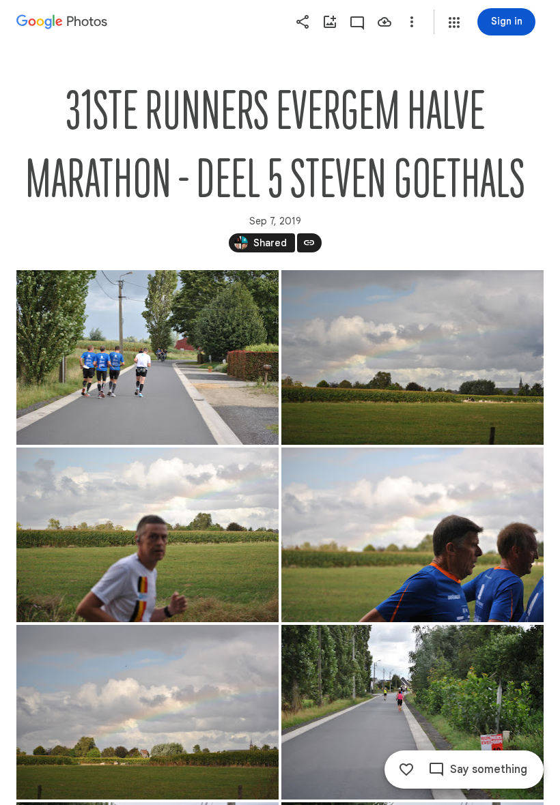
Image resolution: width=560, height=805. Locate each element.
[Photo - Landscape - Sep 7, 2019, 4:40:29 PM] (147, 357)
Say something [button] (488, 769)
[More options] (411, 21)
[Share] (302, 21)
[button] (454, 22)
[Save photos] (384, 21)
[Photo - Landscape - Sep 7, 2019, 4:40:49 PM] (412, 357)
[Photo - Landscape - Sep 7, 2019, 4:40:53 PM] (412, 535)
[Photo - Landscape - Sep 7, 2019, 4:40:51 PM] (147, 535)
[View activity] (357, 21)
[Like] (406, 769)
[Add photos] (330, 21)
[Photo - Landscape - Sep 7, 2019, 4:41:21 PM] (147, 712)
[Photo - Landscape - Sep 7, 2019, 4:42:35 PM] (412, 712)
